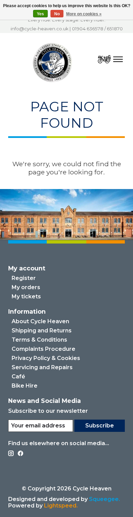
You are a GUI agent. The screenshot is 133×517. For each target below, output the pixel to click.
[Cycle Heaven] (53, 62)
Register (24, 278)
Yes (40, 14)
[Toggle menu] (118, 59)
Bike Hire (25, 385)
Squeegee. (104, 499)
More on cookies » (84, 14)
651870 (115, 28)
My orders (26, 287)
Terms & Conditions (39, 339)
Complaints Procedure (43, 349)
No (57, 14)
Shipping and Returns (42, 330)
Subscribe (99, 425)
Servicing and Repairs (42, 367)
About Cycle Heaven (40, 321)
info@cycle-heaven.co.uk (40, 28)
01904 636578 (87, 28)
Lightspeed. (61, 505)
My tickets (26, 296)
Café (18, 376)
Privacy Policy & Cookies (46, 358)
